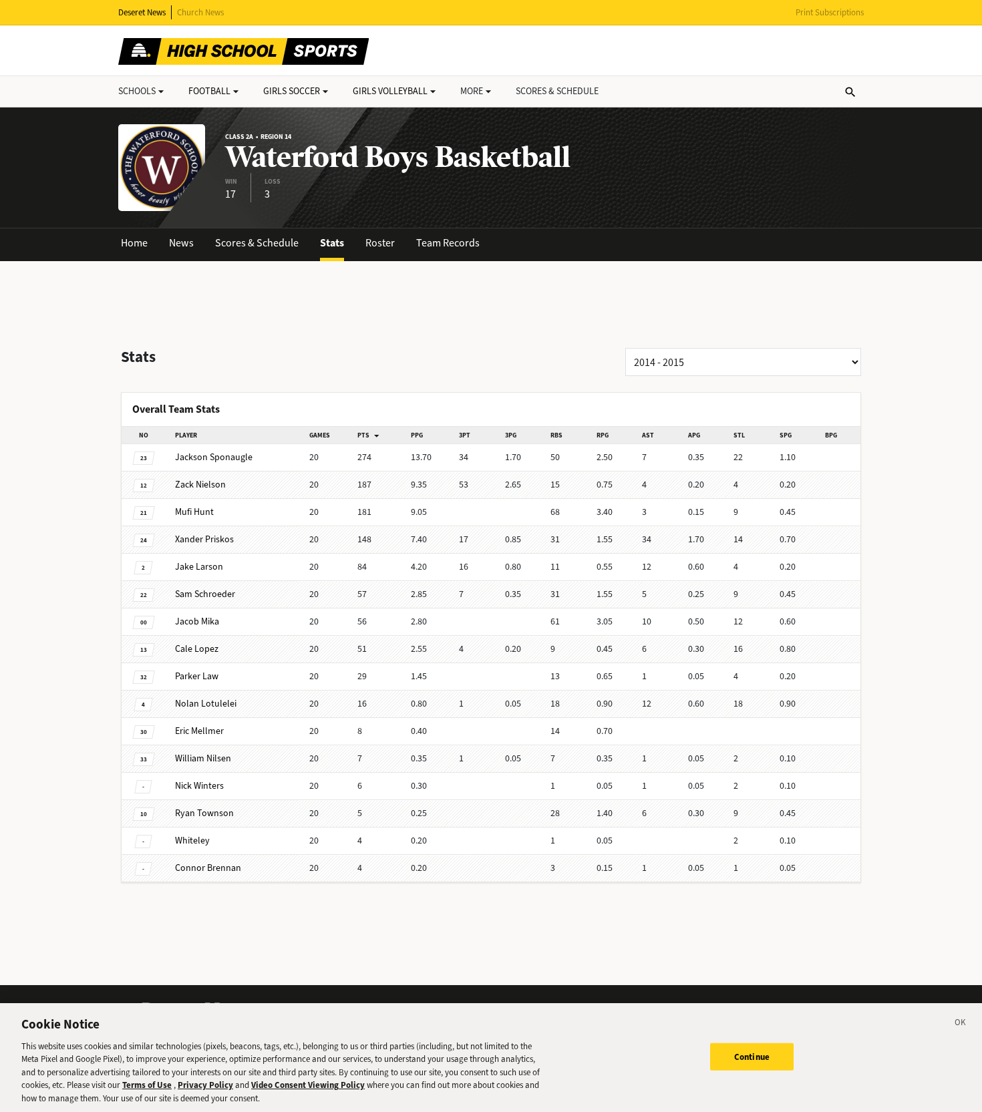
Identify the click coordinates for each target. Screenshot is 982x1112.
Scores (557, 91)
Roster (380, 243)
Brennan (208, 868)
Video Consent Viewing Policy (308, 1085)
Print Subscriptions (830, 12)
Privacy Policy (205, 1085)
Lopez (196, 648)
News (181, 243)
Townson (204, 813)
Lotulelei (205, 703)
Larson (199, 566)
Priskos (204, 539)
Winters (199, 785)
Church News (200, 12)
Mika (197, 621)
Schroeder (205, 594)
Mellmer (199, 731)
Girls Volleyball (390, 91)
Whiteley (192, 840)
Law (196, 676)
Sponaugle (214, 457)
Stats (332, 243)
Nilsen (203, 758)
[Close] (960, 1024)
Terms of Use (147, 1085)
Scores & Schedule (257, 243)
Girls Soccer (291, 91)
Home (134, 243)
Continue (752, 1056)
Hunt (194, 512)
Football (209, 91)
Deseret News (142, 12)
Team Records (448, 243)
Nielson (200, 484)
